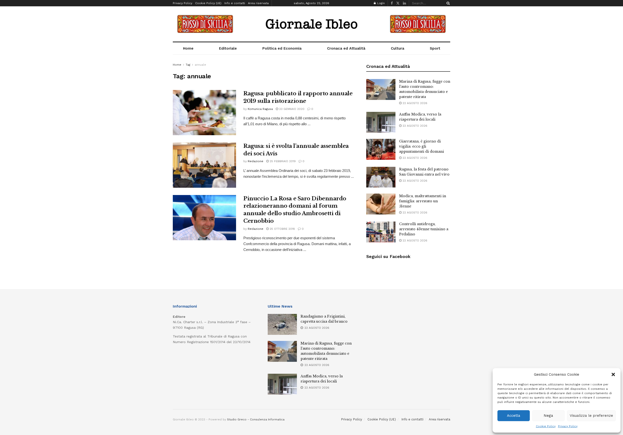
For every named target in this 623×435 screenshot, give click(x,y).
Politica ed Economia (282, 48)
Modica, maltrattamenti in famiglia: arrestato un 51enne (422, 201)
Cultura (397, 48)
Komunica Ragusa (260, 109)
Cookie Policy (546, 426)
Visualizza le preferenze (591, 415)
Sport (435, 48)
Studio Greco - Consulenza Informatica (255, 419)
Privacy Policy (567, 426)
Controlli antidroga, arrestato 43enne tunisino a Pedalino (423, 229)
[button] (613, 374)
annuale (200, 64)
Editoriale (228, 48)
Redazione (255, 161)
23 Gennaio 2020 (291, 109)
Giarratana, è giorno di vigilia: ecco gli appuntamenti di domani (421, 146)
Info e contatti (234, 3)
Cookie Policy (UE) (208, 3)
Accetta (513, 415)
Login (380, 3)
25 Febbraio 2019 (282, 161)
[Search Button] (447, 3)
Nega (548, 415)
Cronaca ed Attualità (346, 48)
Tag (188, 64)
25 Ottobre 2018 (282, 229)
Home (188, 48)
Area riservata (258, 3)
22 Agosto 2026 (414, 103)
